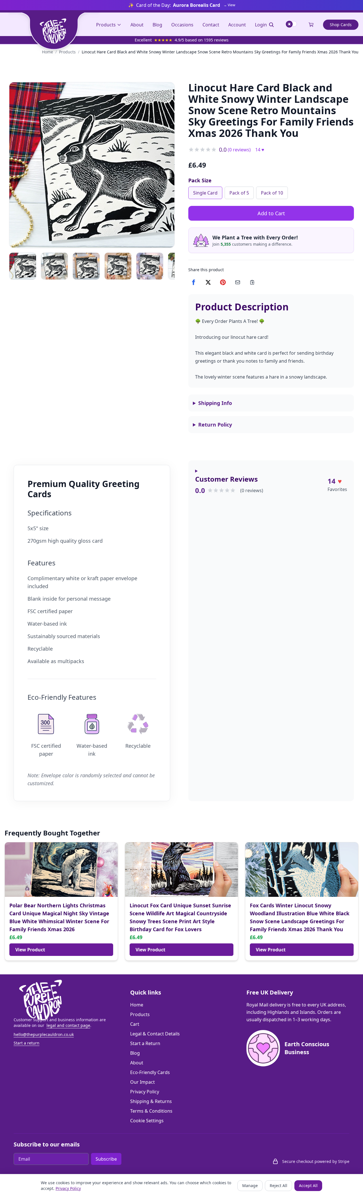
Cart (134, 1024)
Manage (250, 1185)
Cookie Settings (147, 1120)
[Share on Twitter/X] (208, 282)
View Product (30, 950)
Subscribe (106, 1159)
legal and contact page (68, 1025)
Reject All (278, 1185)
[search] (271, 25)
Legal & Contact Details (155, 1034)
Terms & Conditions (151, 1111)
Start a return (26, 1043)
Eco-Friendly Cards (150, 1072)
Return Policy (215, 424)
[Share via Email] (238, 282)
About (136, 25)
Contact (210, 25)
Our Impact (142, 1082)
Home (47, 52)
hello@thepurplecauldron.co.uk (44, 1034)
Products (106, 25)
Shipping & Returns (151, 1101)
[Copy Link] (252, 282)
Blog (157, 25)
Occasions (182, 25)
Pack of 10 (272, 193)
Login (261, 25)
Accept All (308, 1185)
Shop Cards (341, 24)
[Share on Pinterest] (223, 282)
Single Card (205, 193)
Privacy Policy (144, 1092)
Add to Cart (271, 213)
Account (237, 25)
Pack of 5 (239, 193)
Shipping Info (215, 403)
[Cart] (311, 25)
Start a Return (145, 1043)
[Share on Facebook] (193, 282)
